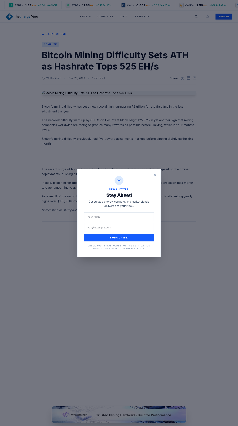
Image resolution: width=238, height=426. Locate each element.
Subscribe (119, 237)
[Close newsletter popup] (154, 175)
